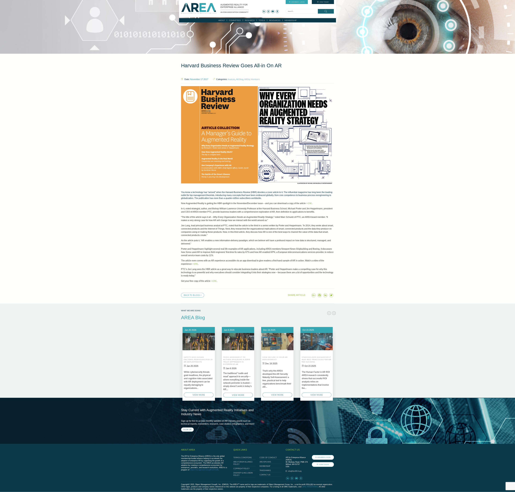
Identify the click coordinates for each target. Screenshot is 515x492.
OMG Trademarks (310, 487)
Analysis (231, 79)
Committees (235, 20)
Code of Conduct (268, 457)
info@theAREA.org (294, 471)
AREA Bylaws (265, 462)
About (221, 20)
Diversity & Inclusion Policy (243, 474)
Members (255, 79)
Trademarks (265, 470)
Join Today (324, 2)
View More (199, 395)
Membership (291, 20)
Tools (262, 20)
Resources (274, 20)
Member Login (324, 457)
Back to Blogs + (193, 295)
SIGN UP (187, 429)
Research (250, 20)
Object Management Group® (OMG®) (204, 470)
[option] (198, 363)
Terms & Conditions (242, 457)
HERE (309, 203)
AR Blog (239, 79)
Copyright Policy (241, 468)
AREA (247, 79)
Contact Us (265, 475)
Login (298, 2)
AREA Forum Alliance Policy (243, 463)
